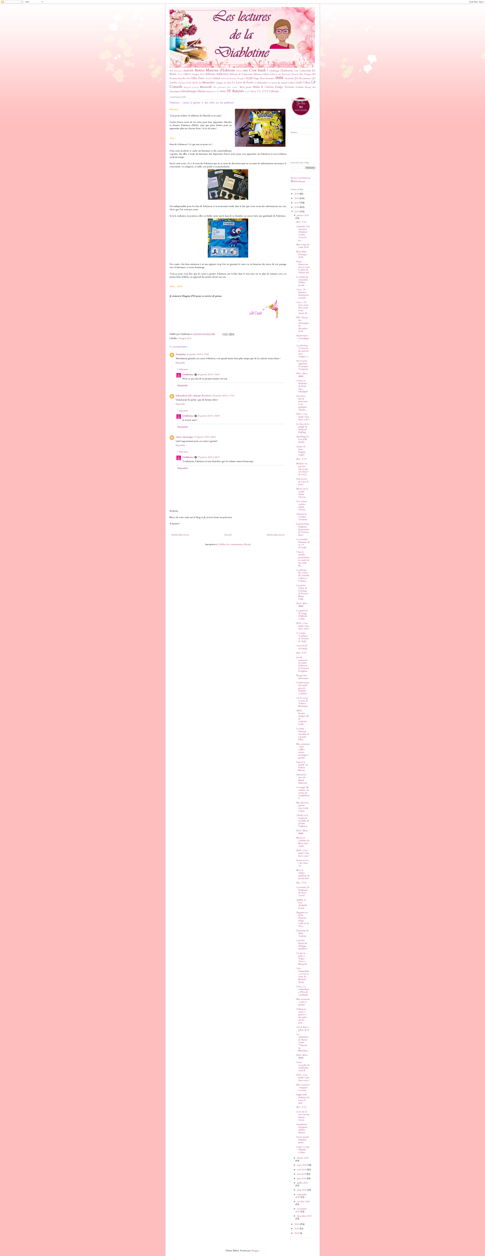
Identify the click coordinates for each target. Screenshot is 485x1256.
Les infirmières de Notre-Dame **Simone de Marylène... (302, 1042)
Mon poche (246, 87)
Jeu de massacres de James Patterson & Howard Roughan (302, 664)
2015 (297, 193)
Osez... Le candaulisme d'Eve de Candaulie (302, 990)
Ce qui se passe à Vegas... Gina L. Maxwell (301, 959)
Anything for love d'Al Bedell (302, 439)
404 (171, 70)
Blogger (255, 1250)
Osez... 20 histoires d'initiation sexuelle (302, 293)
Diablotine (188, 374)
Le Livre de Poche (243, 82)
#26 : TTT (301, 882)
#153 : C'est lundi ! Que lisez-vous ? (302, 417)
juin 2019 (302, 1178)
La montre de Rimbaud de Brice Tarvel (302, 891)
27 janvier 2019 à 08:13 (209, 457)
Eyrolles (182, 78)
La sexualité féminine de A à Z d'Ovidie (303, 543)
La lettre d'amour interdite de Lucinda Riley (302, 734)
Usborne (274, 91)
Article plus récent (180, 534)
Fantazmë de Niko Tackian (302, 933)
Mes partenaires (219, 87)
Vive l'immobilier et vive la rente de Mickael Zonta (302, 975)
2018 (297, 207)
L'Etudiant (181, 83)
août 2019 (302, 1190)
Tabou (253, 91)
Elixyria (295, 74)
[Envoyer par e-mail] (223, 334)
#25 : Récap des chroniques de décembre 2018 (302, 324)
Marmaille (206, 87)
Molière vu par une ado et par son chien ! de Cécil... (302, 469)
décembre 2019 (304, 1216)
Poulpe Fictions (284, 87)
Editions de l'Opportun (241, 74)
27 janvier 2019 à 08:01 (205, 437)
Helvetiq (224, 78)
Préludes (299, 87)
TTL (259, 91)
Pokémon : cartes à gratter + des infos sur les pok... (301, 1016)
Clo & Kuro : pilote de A (302, 1029)
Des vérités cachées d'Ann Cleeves (301, 505)
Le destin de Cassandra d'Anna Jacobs (302, 281)
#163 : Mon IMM (302, 832)
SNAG (223, 91)
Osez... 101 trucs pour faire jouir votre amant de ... (302, 308)
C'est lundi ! (258, 70)
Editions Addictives (217, 74)
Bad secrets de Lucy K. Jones (302, 481)
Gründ (216, 78)
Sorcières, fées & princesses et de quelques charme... (302, 402)
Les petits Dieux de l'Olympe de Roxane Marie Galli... (302, 592)
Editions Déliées (261, 74)
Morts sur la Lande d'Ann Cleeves (302, 493)
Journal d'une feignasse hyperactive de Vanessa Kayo (302, 529)
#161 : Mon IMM (302, 375)
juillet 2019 (302, 1182)
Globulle (208, 78)
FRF (188, 78)
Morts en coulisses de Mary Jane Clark (302, 842)
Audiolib (188, 70)
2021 (297, 1228)
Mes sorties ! (233, 87)
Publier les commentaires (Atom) (235, 544)
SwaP (247, 91)
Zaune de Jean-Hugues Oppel (301, 450)
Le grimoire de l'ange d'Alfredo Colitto (302, 614)
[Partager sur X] (228, 334)
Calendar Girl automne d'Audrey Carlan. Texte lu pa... (303, 233)
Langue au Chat (224, 82)
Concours (305, 70)
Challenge (274, 70)
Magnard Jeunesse (191, 87)
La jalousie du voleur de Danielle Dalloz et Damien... (302, 575)
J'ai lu (298, 78)
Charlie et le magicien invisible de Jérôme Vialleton (302, 821)
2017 (297, 202)
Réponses (183, 369)
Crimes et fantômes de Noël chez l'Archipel (302, 386)
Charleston (286, 70)
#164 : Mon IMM (302, 1056)
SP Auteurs (235, 90)
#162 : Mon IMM (302, 605)
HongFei (241, 78)
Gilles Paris (197, 78)
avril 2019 (302, 1169)
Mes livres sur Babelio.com (300, 178)
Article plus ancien (276, 534)
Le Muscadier (261, 82)
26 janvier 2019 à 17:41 (223, 395)
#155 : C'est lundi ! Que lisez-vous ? (302, 853)
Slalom (201, 91)
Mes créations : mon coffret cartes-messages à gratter (303, 751)
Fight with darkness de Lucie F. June (302, 1098)
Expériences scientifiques (302, 338)
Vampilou (181, 354)
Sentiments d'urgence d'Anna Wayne (302, 1128)
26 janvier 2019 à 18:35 (209, 374)
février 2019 (303, 1158)
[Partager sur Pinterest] (233, 334)
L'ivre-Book (192, 82)
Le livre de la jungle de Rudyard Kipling (302, 428)
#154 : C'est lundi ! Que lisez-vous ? (302, 626)
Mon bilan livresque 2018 (301, 254)
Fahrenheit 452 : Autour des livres (194, 395)
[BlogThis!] (226, 334)
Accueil (228, 534)
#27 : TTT (301, 1107)
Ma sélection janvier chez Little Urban (302, 807)
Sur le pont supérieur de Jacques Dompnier (302, 365)
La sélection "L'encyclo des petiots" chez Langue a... (302, 351)
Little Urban (303, 82)
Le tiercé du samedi (277, 82)
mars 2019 (302, 1165)
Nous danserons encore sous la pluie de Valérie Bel (302, 267)
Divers (180, 74)
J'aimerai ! (307, 78)
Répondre (180, 362)
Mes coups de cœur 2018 (302, 246)
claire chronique (184, 437)
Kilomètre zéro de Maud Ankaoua (301, 778)
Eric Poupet (305, 74)
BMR (245, 70)
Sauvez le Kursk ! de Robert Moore (302, 766)
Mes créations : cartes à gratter (303, 1002)
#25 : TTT (301, 653)
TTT (265, 91)
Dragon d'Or (198, 74)
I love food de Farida (301, 647)
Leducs (291, 82)
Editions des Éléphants (280, 74)
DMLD (187, 74)
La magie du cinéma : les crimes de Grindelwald (302, 793)
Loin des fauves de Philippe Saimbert (301, 944)
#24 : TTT (301, 459)
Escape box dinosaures (302, 677)
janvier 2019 (303, 215)
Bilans (239, 70)
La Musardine (207, 82)
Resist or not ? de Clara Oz (302, 863)
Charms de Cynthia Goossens (301, 516)
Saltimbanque (189, 91)
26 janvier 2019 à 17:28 (198, 354)
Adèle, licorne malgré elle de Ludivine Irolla (302, 717)
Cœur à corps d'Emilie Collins (302, 1149)
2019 (297, 211)
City (296, 70)
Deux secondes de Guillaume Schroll (303, 1066)
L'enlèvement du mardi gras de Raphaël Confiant (302, 688)
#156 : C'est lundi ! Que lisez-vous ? (302, 1077)
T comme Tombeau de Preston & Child (302, 637)
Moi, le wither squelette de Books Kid (303, 874)
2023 (297, 1233)
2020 (297, 1224)
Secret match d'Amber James (302, 1139)
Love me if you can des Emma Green (303, 1116)
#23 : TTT (301, 222)
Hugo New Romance (264, 78)
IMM (279, 77)
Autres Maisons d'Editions (215, 70)
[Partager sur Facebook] (230, 334)
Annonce (178, 70)
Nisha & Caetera (263, 87)
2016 (297, 198)
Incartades (289, 78)
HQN (249, 78)
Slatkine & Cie (212, 91)
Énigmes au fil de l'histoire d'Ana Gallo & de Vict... (302, 919)
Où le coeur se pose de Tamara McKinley (302, 702)
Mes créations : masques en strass (303, 1087)
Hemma (232, 78)
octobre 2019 (303, 1201)
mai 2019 (301, 1174)
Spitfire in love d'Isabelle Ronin (301, 904)
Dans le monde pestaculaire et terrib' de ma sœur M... (303, 558)
